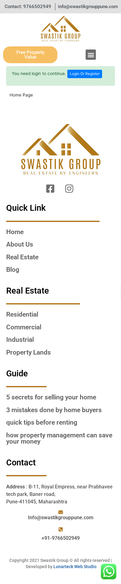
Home (15, 232)
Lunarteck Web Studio (74, 566)
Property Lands (28, 352)
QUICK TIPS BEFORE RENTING (41, 422)
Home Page (21, 94)
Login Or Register (85, 73)
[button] (91, 54)
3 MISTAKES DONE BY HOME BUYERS (54, 410)
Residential (22, 314)
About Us (19, 244)
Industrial (20, 339)
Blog (12, 269)
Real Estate (22, 257)
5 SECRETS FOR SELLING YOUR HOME (51, 397)
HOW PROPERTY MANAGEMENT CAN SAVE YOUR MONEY (59, 438)
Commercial (23, 327)
